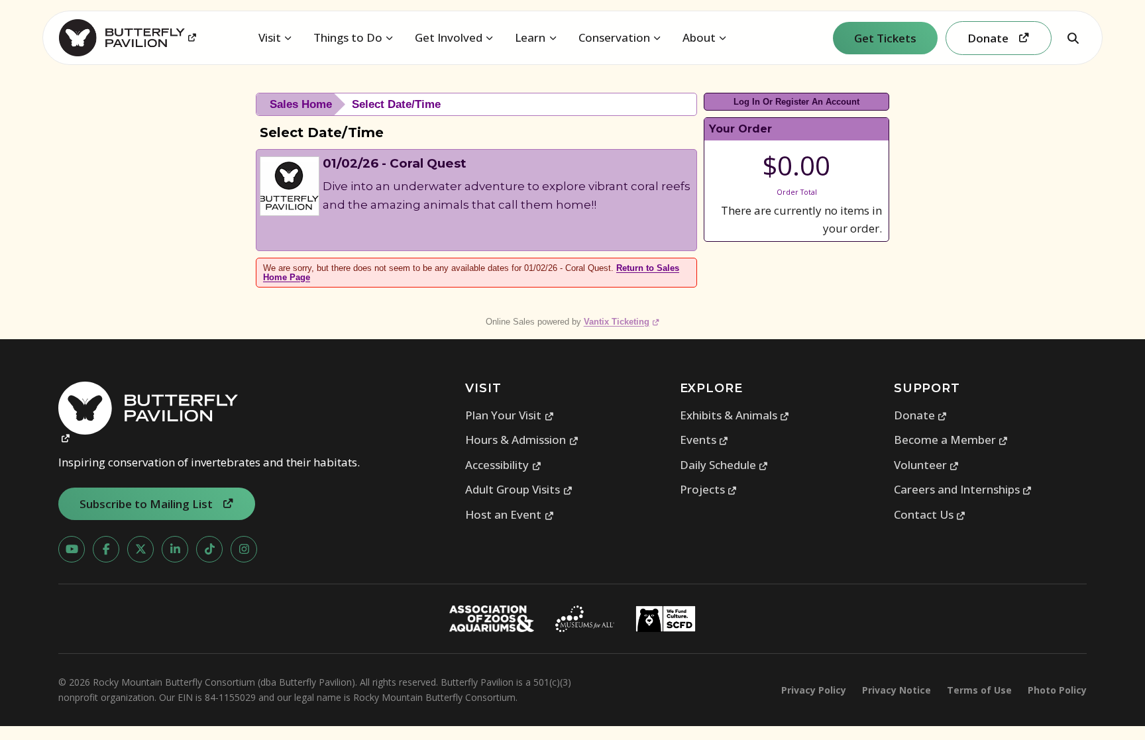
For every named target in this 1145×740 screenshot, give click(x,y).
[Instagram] (244, 549)
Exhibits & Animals (735, 415)
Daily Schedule (724, 464)
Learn (530, 37)
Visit (269, 37)
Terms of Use (979, 690)
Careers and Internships (963, 489)
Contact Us (930, 514)
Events (704, 439)
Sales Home (301, 104)
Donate (921, 415)
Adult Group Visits (518, 489)
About (699, 37)
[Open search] (1073, 38)
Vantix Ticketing (622, 322)
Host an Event (509, 514)
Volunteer (926, 464)
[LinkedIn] (175, 549)
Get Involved (448, 37)
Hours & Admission (521, 439)
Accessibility (503, 464)
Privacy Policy (813, 690)
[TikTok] (209, 549)
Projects (708, 489)
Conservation (614, 37)
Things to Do (347, 37)
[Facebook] (106, 549)
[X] (140, 549)
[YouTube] (71, 549)
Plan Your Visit (509, 415)
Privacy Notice (896, 690)
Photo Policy (1057, 690)
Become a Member (951, 439)
